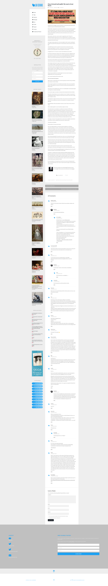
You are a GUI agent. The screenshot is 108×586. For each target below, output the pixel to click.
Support (35, 26)
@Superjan (11, 540)
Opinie (36, 399)
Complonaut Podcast (37, 31)
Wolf (36, 407)
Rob (51, 355)
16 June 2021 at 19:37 (53, 316)
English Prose (36, 391)
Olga (34, 14)
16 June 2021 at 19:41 (53, 330)
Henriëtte (55, 432)
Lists (34, 22)
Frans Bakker (53, 474)
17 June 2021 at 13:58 (53, 404)
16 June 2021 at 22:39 (59, 273)
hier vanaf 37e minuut (60, 149)
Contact (35, 29)
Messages (35, 19)
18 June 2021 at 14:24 (53, 412)
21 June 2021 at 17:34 (53, 441)
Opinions (35, 17)
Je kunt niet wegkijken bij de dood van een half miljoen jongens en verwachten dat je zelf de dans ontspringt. (37, 327)
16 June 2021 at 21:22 (53, 356)
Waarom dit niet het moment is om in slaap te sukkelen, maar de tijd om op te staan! (37, 341)
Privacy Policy (71, 541)
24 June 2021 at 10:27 (53, 453)
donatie (73, 168)
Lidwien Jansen (53, 200)
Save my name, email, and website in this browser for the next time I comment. (58, 516)
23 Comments (61, 7)
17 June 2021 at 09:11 (53, 369)
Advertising (36, 383)
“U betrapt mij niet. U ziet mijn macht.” (37, 316)
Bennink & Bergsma (36, 386)
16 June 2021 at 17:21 (53, 255)
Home (35, 12)
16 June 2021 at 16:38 (56, 210)
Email (49, 508)
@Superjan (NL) (11, 545)
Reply (51, 206)
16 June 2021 (51, 7)
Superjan (55, 7)
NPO (34, 58)
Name (49, 504)
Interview (36, 396)
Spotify (40, 58)
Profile (35, 24)
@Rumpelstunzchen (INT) (13, 551)
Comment (49, 494)
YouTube (37, 58)
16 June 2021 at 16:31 (53, 201)
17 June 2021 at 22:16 (56, 281)
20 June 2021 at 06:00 (53, 426)
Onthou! (33, 337)
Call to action (36, 388)
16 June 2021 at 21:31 (59, 218)
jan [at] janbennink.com (13, 557)
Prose (36, 404)
